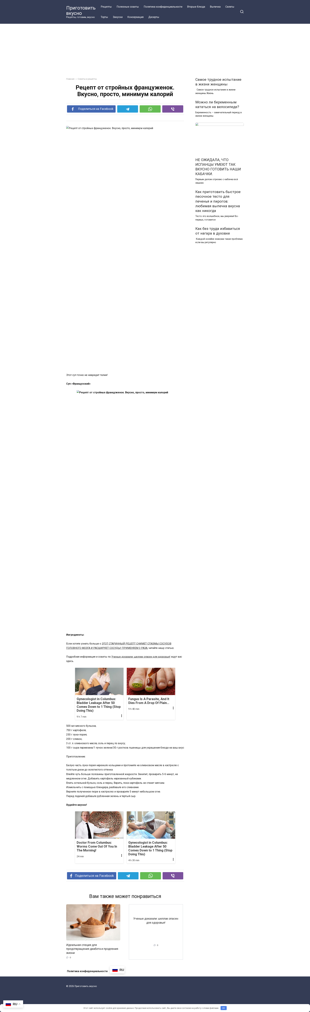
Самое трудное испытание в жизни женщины (218, 81)
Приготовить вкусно (81, 10)
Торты (104, 17)
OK (223, 1008)
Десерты (153, 17)
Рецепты (106, 6)
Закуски (118, 17)
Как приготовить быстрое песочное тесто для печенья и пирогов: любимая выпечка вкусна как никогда (218, 201)
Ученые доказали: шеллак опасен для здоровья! (140, 656)
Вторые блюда (196, 6)
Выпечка (215, 6)
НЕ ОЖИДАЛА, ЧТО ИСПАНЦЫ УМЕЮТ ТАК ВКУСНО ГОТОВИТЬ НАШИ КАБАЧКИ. (218, 167)
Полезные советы (128, 6)
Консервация (135, 17)
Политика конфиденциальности (163, 6)
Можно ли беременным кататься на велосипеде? (217, 104)
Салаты (229, 6)
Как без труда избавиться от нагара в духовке (217, 230)
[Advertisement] (155, 48)
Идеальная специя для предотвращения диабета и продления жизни (92, 948)
